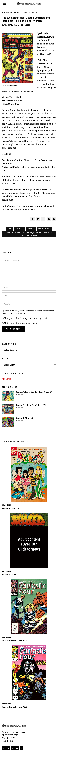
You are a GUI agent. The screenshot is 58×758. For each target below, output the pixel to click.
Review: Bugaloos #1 (11, 508)
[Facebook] (32, 219)
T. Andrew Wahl (11, 25)
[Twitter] (38, 219)
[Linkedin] (49, 219)
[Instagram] (13, 748)
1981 (10, 229)
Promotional (44, 229)
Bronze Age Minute (12, 12)
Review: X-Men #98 (24, 418)
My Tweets (7, 379)
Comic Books (30, 12)
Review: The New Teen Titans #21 (31, 405)
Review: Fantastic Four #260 (14, 641)
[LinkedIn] (17, 748)
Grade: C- (19, 229)
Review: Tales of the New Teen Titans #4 (34, 392)
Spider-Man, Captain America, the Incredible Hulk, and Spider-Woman (29, 234)
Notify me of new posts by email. (20, 323)
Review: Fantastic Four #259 (15, 707)
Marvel (31, 229)
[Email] (54, 219)
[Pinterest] (43, 219)
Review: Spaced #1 (10, 574)
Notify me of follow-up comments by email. (26, 318)
